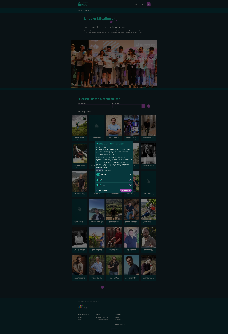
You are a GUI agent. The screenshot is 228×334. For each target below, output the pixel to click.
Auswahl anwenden (103, 190)
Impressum (99, 170)
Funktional (104, 174)
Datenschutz (107, 170)
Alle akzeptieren (125, 190)
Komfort (103, 180)
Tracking (103, 185)
